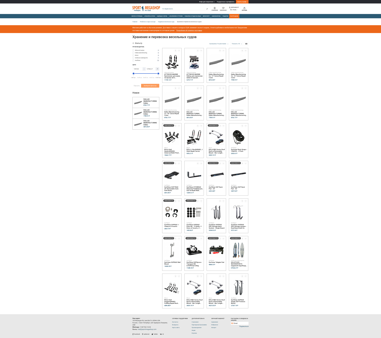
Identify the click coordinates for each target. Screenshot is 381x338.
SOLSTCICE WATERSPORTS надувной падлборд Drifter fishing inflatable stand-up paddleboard (238, 264)
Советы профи (241, 1)
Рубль (234, 10)
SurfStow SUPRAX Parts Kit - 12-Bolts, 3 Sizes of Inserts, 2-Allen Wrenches (194, 226)
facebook (137, 334)
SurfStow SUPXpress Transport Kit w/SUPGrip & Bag (194, 264)
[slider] (133, 73)
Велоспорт (206, 16)
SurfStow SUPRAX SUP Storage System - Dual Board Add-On (239, 226)
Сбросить (137, 86)
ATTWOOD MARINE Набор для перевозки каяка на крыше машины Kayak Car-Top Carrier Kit (195, 76)
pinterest (146, 334)
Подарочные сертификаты (225, 1)
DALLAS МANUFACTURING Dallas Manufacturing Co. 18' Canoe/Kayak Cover (238, 113)
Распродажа (234, 16)
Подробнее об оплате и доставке (189, 30)
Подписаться (244, 326)
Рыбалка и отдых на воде (193, 16)
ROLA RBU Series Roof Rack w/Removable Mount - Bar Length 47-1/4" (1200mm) (195, 301)
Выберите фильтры (150, 86)
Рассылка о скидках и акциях (239, 319)
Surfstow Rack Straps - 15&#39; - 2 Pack (239, 150)
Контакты (175, 322)
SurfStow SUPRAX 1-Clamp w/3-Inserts (171, 225)
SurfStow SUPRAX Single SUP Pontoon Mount (238, 301)
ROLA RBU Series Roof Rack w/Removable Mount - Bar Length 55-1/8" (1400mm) (217, 301)
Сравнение (214, 322)
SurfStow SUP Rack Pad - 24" (216, 188)
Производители (196, 327)
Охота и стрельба (136, 16)
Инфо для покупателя (206, 1)
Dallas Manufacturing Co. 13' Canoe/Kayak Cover (216, 76)
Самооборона (216, 16)
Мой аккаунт (235, 7)
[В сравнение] (175, 50)
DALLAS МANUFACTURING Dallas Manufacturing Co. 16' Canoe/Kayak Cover (216, 113)
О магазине (195, 322)
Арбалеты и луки (149, 16)
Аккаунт (213, 327)
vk (163, 334)
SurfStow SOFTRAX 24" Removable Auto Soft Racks (171, 188)
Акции (193, 330)
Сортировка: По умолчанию (217, 43)
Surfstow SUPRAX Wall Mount (172, 263)
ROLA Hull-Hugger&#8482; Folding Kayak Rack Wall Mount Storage (171, 301)
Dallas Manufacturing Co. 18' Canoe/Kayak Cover (171, 113)
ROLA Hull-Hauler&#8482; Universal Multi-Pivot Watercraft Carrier (171, 151)
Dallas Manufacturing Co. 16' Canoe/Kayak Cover (238, 76)
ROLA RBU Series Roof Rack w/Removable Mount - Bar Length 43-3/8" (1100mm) (217, 151)
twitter (156, 334)
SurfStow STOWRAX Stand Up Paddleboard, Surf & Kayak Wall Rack (195, 188)
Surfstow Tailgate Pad (216, 262)
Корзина (244, 10)
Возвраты (175, 324)
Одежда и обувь (162, 16)
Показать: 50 (236, 43)
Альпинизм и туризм (176, 16)
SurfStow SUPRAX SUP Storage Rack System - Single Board (216, 226)
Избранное (214, 324)
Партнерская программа (199, 324)
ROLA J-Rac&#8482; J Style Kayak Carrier (195, 150)
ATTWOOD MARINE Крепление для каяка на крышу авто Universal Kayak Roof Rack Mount (172, 76)
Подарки (225, 16)
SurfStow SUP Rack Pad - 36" (238, 188)
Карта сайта (175, 327)
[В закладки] (179, 50)
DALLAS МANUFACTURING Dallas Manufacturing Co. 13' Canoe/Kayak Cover (194, 113)
